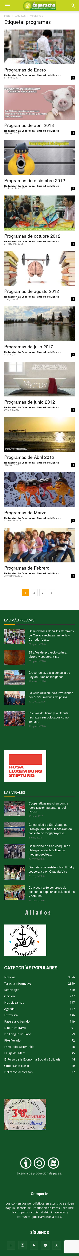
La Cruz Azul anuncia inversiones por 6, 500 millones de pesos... (51, 695)
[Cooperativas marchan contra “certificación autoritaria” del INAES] (14, 808)
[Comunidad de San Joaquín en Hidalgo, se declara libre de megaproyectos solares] (14, 851)
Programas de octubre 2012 (32, 236)
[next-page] (51, 592)
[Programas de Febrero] (39, 545)
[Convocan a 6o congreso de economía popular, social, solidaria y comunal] (14, 892)
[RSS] (34, 1245)
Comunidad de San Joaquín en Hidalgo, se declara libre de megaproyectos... (49, 850)
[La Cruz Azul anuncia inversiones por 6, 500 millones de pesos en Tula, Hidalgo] (14, 698)
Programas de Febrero (27, 568)
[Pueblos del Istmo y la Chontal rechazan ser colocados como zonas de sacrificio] (14, 718)
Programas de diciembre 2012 (34, 180)
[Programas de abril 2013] (39, 102)
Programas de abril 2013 (29, 125)
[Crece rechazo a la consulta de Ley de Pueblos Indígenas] (14, 677)
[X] (56, 1245)
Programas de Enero (25, 69)
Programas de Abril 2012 (29, 457)
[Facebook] (11, 1245)
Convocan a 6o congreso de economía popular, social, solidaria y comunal (52, 891)
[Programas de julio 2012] (39, 323)
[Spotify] (45, 1245)
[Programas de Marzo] (39, 489)
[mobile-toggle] (7, 5)
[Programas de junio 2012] (39, 379)
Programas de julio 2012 (29, 346)
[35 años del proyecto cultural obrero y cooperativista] (14, 657)
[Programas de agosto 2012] (39, 268)
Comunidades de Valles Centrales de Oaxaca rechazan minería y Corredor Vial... (51, 635)
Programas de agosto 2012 (31, 291)
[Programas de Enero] (39, 47)
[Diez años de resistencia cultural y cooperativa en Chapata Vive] (14, 872)
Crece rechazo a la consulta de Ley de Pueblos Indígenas (49, 674)
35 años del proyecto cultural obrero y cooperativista (48, 654)
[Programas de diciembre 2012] (39, 157)
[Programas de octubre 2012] (39, 212)
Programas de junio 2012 (29, 402)
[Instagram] (22, 1245)
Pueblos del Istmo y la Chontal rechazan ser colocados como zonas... (49, 717)
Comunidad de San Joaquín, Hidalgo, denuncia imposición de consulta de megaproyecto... (50, 828)
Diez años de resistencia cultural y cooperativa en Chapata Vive (51, 869)
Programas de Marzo (25, 512)
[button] (73, 5)
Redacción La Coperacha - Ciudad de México (31, 75)
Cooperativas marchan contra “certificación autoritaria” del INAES (48, 807)
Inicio (7, 16)
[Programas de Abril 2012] (39, 434)
